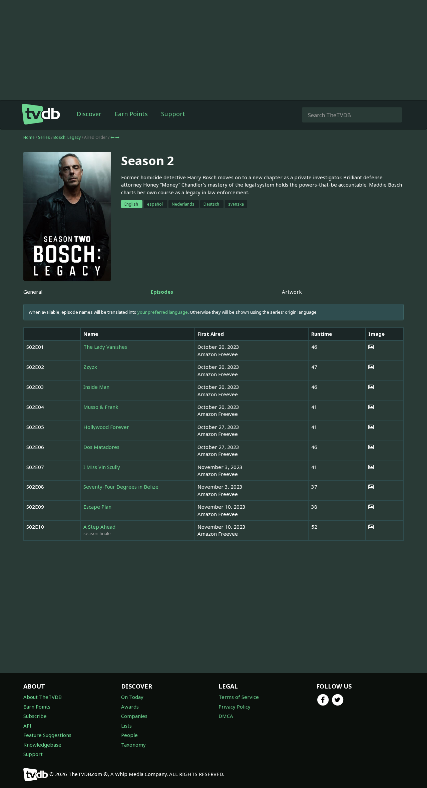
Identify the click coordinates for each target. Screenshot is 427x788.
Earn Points (131, 114)
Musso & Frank (100, 407)
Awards (130, 706)
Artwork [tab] (292, 291)
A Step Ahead (99, 526)
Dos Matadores (101, 447)
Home (29, 137)
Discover (89, 114)
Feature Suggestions (47, 735)
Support (173, 114)
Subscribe (35, 716)
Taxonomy (133, 744)
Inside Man (96, 386)
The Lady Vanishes (105, 346)
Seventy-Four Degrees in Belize (120, 486)
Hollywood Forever (106, 427)
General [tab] (32, 291)
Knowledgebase (42, 744)
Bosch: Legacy (67, 137)
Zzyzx (90, 366)
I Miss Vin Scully (101, 467)
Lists (126, 725)
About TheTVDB (42, 697)
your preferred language (162, 312)
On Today (132, 697)
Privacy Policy (235, 706)
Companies (134, 716)
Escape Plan (97, 506)
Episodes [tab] (162, 291)
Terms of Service (239, 697)
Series (44, 137)
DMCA (226, 716)
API (27, 725)
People (129, 735)
